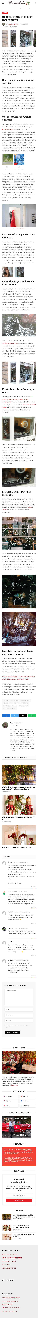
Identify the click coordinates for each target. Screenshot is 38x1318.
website (23, 748)
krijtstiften (15, 703)
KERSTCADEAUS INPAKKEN (10, 1301)
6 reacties (6, 26)
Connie (10, 862)
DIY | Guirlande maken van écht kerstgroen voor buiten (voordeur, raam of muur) (18, 788)
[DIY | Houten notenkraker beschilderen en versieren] (19, 805)
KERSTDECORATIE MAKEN (9, 1254)
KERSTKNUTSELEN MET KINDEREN (12, 1258)
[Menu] (3, 3)
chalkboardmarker (25, 700)
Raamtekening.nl (8, 129)
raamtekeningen (23, 705)
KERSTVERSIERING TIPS (9, 1268)
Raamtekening (24, 703)
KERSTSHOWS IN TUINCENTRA (11, 1308)
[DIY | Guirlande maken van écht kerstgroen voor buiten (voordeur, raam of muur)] (19, 775)
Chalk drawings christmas (10, 700)
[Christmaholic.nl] (19, 3)
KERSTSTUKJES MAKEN (9, 1261)
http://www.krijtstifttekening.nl (17, 899)
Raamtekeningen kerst (9, 708)
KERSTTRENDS (6, 1264)
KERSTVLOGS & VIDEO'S (9, 1311)
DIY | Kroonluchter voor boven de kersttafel (18, 847)
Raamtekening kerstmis (9, 705)
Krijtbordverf (6, 703)
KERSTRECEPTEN (7, 1304)
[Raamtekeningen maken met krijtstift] (19, 38)
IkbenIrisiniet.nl (20, 228)
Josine (10, 928)
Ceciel (10, 891)
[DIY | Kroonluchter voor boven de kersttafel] (19, 835)
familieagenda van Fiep (10, 343)
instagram (12, 750)
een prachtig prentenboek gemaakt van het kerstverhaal (17, 399)
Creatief (5, 12)
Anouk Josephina (13, 24)
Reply (33, 886)
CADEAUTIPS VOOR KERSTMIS (11, 1298)
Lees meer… (14, 1085)
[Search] (35, 3)
